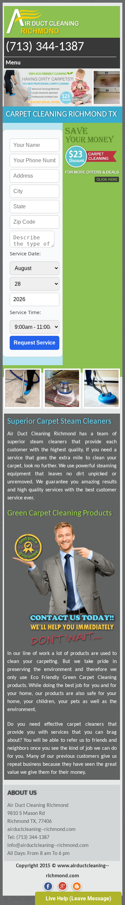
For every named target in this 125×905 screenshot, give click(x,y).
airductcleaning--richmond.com (41, 829)
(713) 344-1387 (45, 47)
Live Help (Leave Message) (78, 898)
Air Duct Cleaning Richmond (37, 805)
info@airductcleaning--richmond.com (48, 845)
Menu (13, 63)
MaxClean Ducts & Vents (30, 899)
